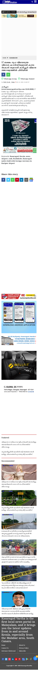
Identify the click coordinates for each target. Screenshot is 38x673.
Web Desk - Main (9, 82)
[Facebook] (3, 659)
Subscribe (22, 651)
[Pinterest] (19, 659)
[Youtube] (16, 659)
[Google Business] (23, 659)
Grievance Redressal (8, 651)
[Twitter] (6, 659)
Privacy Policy (24, 648)
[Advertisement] (19, 37)
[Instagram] (9, 659)
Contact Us (5, 648)
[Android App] (26, 659)
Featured (5, 437)
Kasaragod (13, 58)
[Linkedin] (13, 659)
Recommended (7, 461)
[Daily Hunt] (30, 659)
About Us (22, 645)
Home (4, 58)
